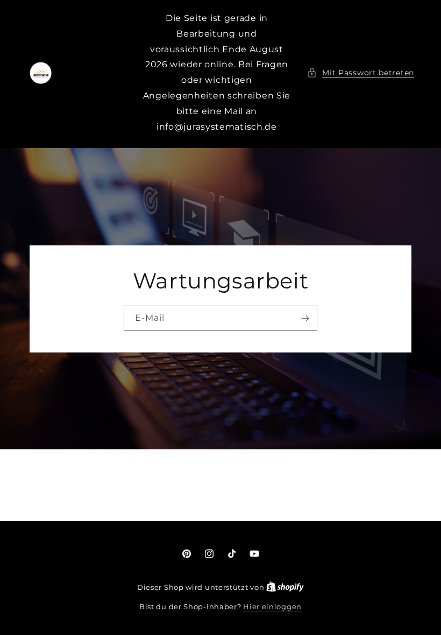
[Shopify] (285, 587)
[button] (360, 73)
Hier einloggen (272, 606)
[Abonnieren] (305, 318)
